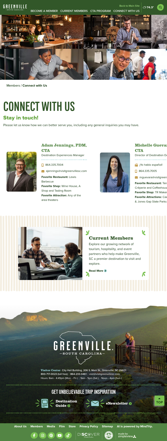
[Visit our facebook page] (34, 435)
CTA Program (100, 10)
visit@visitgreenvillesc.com (104, 374)
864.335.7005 (148, 171)
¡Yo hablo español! (150, 165)
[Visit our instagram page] (42, 435)
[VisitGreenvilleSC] (15, 7)
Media (51, 426)
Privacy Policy (89, 426)
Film (62, 426)
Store (72, 426)
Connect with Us (126, 10)
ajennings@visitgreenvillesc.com (66, 171)
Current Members (74, 10)
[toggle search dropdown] (160, 7)
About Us (20, 426)
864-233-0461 (78, 374)
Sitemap (107, 426)
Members (14, 85)
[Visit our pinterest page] (51, 435)
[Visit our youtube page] (59, 435)
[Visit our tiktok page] (68, 435)
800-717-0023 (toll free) (54, 374)
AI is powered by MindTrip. (135, 426)
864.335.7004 (54, 165)
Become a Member (44, 10)
